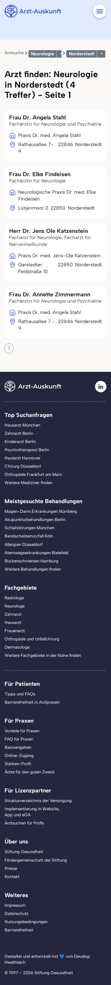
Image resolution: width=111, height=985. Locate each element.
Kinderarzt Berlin (20, 441)
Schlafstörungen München (29, 527)
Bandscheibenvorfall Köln (29, 536)
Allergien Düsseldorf (24, 544)
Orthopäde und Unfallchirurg (32, 639)
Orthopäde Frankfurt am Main (33, 474)
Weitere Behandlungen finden (33, 569)
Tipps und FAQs (20, 694)
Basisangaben (18, 747)
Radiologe (14, 597)
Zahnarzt (13, 614)
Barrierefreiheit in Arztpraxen (32, 702)
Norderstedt (81, 53)
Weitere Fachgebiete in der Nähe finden (43, 655)
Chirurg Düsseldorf (23, 466)
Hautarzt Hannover (22, 458)
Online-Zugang (19, 755)
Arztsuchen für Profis (24, 823)
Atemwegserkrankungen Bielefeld (36, 552)
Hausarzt (13, 622)
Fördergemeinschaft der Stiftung (36, 860)
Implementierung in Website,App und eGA (32, 811)
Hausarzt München (22, 425)
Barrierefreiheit (19, 930)
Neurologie (42, 53)
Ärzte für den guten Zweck (30, 772)
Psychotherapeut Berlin (27, 449)
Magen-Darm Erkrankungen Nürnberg (41, 511)
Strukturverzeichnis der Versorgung (38, 800)
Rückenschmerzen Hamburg (31, 561)
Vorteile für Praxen (22, 730)
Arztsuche (14, 52)
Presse (11, 868)
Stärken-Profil (18, 763)
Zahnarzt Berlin (19, 433)
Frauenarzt (15, 630)
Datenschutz (16, 913)
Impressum (15, 905)
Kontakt (12, 876)
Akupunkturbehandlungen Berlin (35, 519)
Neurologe (14, 606)
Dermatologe (17, 647)
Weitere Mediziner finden (28, 482)
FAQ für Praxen (19, 739)
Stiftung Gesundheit (24, 851)
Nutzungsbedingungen (26, 921)
